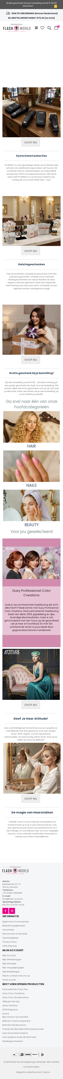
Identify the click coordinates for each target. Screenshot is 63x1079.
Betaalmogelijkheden (13, 925)
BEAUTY (32, 524)
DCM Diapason (10, 1009)
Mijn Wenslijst (9, 963)
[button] (42, 27)
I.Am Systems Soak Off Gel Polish (19, 1037)
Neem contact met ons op (16, 975)
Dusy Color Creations (13, 993)
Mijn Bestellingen (11, 971)
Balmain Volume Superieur (16, 1020)
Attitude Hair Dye (11, 1001)
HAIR (31, 446)
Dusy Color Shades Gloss (15, 997)
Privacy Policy (9, 941)
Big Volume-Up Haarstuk (15, 1016)
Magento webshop (26, 1072)
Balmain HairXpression (14, 1025)
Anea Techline (9, 1005)
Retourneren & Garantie (14, 933)
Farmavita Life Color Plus (15, 989)
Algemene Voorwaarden (15, 921)
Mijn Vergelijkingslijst (13, 967)
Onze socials (9, 979)
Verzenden (8, 929)
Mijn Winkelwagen (11, 959)
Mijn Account (9, 955)
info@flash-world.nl (12, 898)
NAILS (31, 485)
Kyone (5, 1013)
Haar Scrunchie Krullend (15, 1033)
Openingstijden (10, 937)
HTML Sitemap (9, 945)
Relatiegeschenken (12, 1041)
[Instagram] (12, 911)
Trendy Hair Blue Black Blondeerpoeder (23, 1029)
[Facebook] (5, 911)
